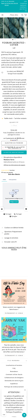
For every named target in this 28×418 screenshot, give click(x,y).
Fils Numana (14, 360)
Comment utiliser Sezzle (14, 374)
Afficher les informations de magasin (14, 165)
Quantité (14, 122)
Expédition (14, 384)
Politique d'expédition (14, 412)
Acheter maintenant (14, 152)
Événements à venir (14, 313)
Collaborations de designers (14, 378)
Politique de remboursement (14, 387)
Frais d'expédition (9, 133)
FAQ (14, 368)
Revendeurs (14, 371)
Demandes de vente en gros (14, 381)
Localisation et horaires (14, 365)
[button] (14, 139)
